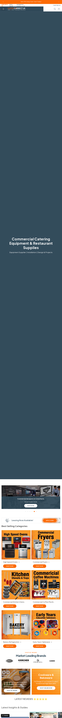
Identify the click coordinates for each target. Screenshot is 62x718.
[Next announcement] (58, 2)
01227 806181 (11, 5)
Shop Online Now (46, 688)
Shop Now (30, 505)
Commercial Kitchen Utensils (14, 602)
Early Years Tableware (41, 642)
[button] (3, 8)
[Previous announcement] (3, 2)
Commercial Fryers (40, 562)
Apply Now (50, 520)
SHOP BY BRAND (12, 690)
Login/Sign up (56, 5)
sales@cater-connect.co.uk (21, 5)
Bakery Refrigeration (11, 642)
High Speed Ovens (10, 562)
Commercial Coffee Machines (44, 602)
